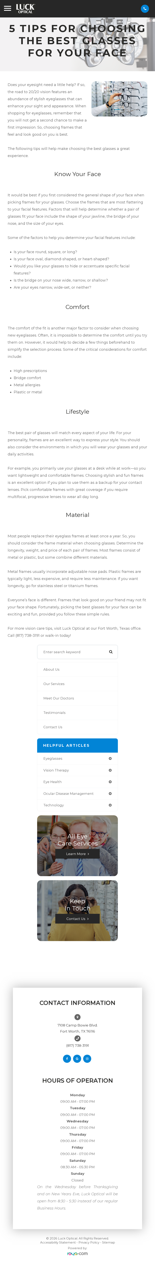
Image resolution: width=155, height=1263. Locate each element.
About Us (51, 669)
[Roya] (77, 1254)
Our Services (54, 684)
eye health (52, 782)
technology (53, 805)
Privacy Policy (89, 1242)
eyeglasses (52, 758)
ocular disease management (68, 794)
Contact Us (52, 727)
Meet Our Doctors (58, 698)
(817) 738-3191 (77, 1046)
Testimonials (54, 713)
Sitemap (108, 1242)
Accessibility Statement (58, 1242)
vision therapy (56, 770)
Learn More (76, 854)
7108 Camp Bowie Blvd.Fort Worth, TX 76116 (78, 1028)
